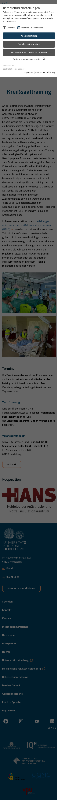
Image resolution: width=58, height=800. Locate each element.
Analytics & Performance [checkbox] (32, 27)
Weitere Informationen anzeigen (28, 59)
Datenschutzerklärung (45, 72)
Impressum (29, 72)
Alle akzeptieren (29, 35)
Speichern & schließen (29, 43)
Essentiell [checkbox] (11, 27)
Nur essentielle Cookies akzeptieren (29, 52)
